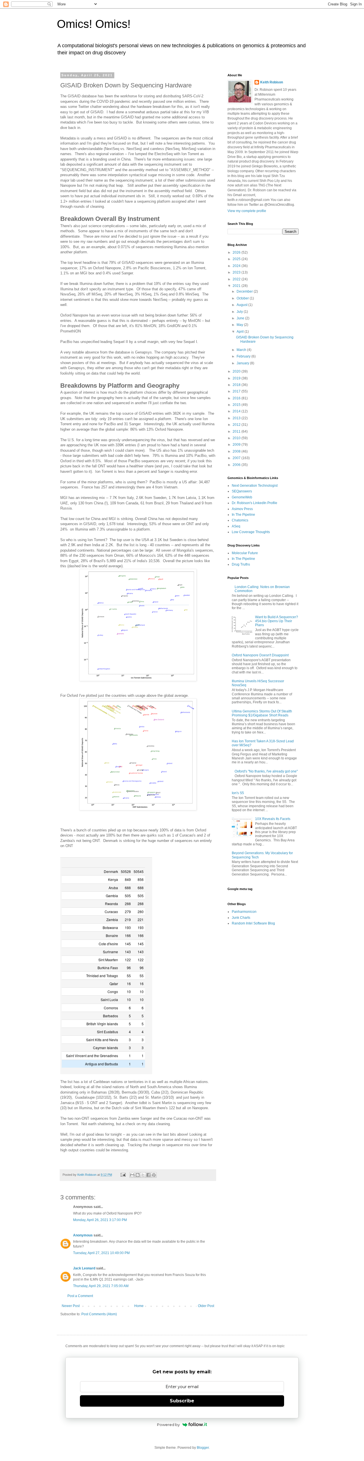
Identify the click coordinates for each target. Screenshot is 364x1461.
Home (139, 1306)
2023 (237, 272)
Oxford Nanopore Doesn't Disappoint (260, 655)
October (243, 298)
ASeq (236, 526)
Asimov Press (242, 509)
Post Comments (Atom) (99, 1314)
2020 (237, 371)
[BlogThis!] (137, 1175)
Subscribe (182, 1401)
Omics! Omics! (94, 24)
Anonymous (83, 1235)
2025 (237, 259)
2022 (237, 279)
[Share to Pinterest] (154, 1175)
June (241, 318)
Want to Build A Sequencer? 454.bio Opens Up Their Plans (276, 621)
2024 (237, 266)
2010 (237, 438)
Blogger (203, 1448)
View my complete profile (247, 211)
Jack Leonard (84, 1268)
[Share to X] (143, 1175)
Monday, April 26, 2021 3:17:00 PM (100, 1220)
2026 (237, 252)
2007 (237, 458)
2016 (237, 398)
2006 (237, 465)
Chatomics (240, 520)
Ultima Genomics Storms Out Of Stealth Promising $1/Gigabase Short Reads (262, 713)
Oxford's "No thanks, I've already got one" (266, 771)
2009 (237, 445)
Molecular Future (245, 553)
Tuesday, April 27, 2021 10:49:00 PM (101, 1253)
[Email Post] (123, 1174)
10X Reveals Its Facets (272, 819)
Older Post (206, 1306)
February (244, 356)
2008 (237, 451)
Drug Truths (241, 564)
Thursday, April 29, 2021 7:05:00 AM (101, 1286)
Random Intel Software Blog (253, 923)
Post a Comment (80, 1296)
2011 (237, 431)
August (242, 305)
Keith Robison (271, 82)
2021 (237, 286)
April (241, 332)
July (240, 312)
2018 (237, 385)
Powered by (168, 1424)
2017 (237, 391)
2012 (237, 425)
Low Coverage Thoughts (251, 532)
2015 (237, 405)
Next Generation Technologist (255, 486)
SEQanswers (242, 491)
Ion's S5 (238, 793)
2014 (237, 411)
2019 (237, 378)
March (242, 350)
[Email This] (132, 1175)
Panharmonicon (244, 912)
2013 (237, 418)
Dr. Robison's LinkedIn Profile (254, 503)
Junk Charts (241, 918)
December (245, 291)
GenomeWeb (242, 497)
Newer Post (71, 1306)
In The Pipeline (243, 515)
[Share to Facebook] (148, 1175)
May (240, 325)
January (243, 363)
